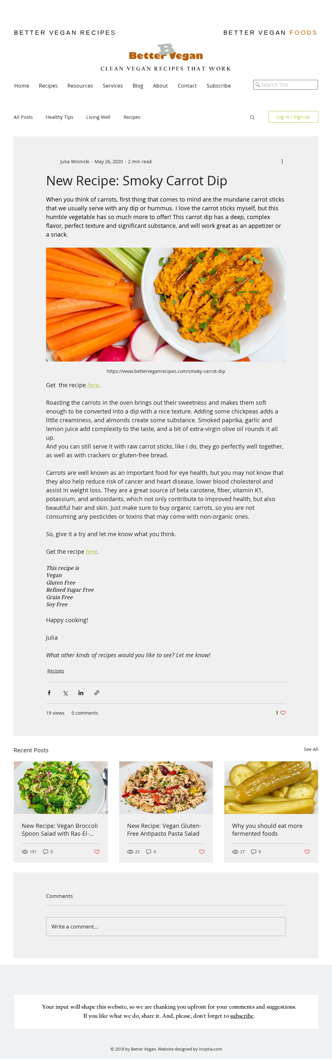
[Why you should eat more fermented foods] (271, 787)
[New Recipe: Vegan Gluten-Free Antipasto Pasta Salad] (166, 787)
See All (311, 749)
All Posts (23, 117)
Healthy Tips (59, 117)
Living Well (98, 117)
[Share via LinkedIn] (81, 693)
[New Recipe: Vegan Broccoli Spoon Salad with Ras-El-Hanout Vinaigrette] (61, 787)
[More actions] (282, 161)
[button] (219, 86)
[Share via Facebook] (49, 693)
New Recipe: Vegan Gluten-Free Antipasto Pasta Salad (164, 829)
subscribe (242, 1016)
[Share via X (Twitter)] (65, 693)
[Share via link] (97, 693)
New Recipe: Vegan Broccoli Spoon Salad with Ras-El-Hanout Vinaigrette (60, 829)
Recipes (132, 117)
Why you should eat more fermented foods (267, 829)
